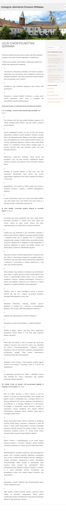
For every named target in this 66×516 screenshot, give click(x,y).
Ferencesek (50, 88)
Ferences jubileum (53, 55)
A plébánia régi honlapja (54, 102)
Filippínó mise (52, 66)
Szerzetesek (50, 92)
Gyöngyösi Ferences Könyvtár (55, 98)
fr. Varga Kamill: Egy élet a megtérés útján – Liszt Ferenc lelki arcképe (54, 60)
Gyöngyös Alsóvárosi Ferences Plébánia (22, 6)
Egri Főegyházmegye (53, 95)
